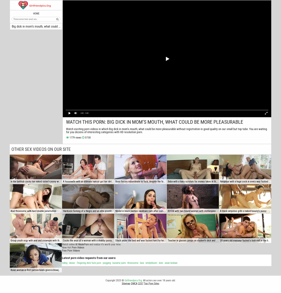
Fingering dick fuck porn (89, 262)
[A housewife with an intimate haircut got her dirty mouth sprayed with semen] (88, 169)
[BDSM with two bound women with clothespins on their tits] (193, 198)
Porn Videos (78, 247)
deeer (72, 262)
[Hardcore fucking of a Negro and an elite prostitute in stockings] (88, 198)
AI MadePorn (82, 244)
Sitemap (126, 283)
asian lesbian (171, 262)
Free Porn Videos (71, 250)
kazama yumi (119, 262)
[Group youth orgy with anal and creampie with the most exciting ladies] (36, 228)
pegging (107, 262)
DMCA (134, 283)
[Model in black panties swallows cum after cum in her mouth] (140, 198)
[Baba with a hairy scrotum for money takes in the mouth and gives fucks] (193, 169)
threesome (132, 262)
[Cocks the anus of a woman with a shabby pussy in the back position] (88, 228)
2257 (140, 283)
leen (161, 262)
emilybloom (151, 262)
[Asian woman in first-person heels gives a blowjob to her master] (36, 257)
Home (36, 13)
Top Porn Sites (151, 283)
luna (142, 262)
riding (64, 262)
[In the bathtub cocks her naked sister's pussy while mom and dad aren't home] (36, 169)
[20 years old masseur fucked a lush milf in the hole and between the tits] (245, 228)
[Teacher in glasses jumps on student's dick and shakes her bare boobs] (193, 228)
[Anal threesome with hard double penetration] (36, 198)
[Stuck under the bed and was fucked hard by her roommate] (140, 228)
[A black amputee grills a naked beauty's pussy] (245, 198)
